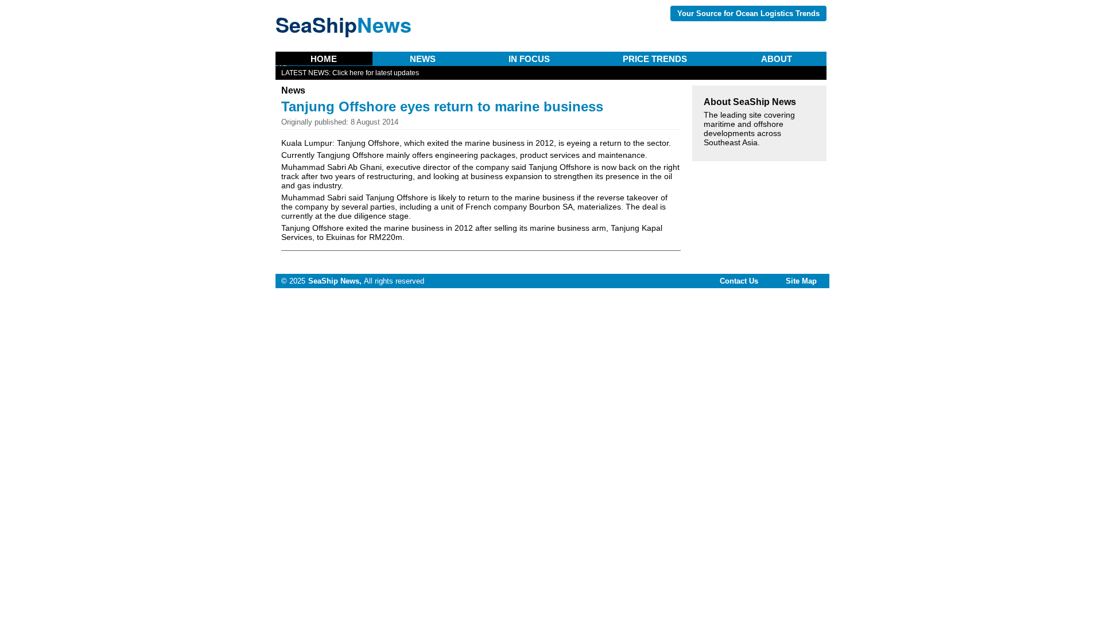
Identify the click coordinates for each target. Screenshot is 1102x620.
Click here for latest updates (375, 73)
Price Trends (655, 59)
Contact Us (739, 281)
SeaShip (344, 24)
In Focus (529, 59)
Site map (801, 281)
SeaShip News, (335, 281)
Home (324, 59)
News (423, 59)
